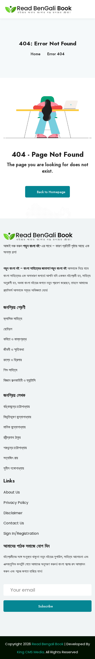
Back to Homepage (51, 192)
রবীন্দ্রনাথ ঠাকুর (12, 437)
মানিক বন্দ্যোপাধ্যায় (14, 427)
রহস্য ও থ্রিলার (12, 360)
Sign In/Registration (21, 533)
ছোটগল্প (7, 329)
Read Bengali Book (47, 644)
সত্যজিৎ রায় (10, 458)
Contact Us (13, 523)
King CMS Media (30, 652)
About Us (11, 492)
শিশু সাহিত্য (10, 370)
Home (35, 54)
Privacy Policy (15, 502)
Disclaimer (13, 513)
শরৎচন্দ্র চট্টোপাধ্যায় (15, 447)
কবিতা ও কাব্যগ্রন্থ (15, 339)
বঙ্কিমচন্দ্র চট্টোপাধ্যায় (16, 406)
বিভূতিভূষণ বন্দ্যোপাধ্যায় (17, 417)
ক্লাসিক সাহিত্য (12, 318)
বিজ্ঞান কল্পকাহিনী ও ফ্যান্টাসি (19, 380)
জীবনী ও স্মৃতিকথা (13, 349)
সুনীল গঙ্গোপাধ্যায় (13, 468)
